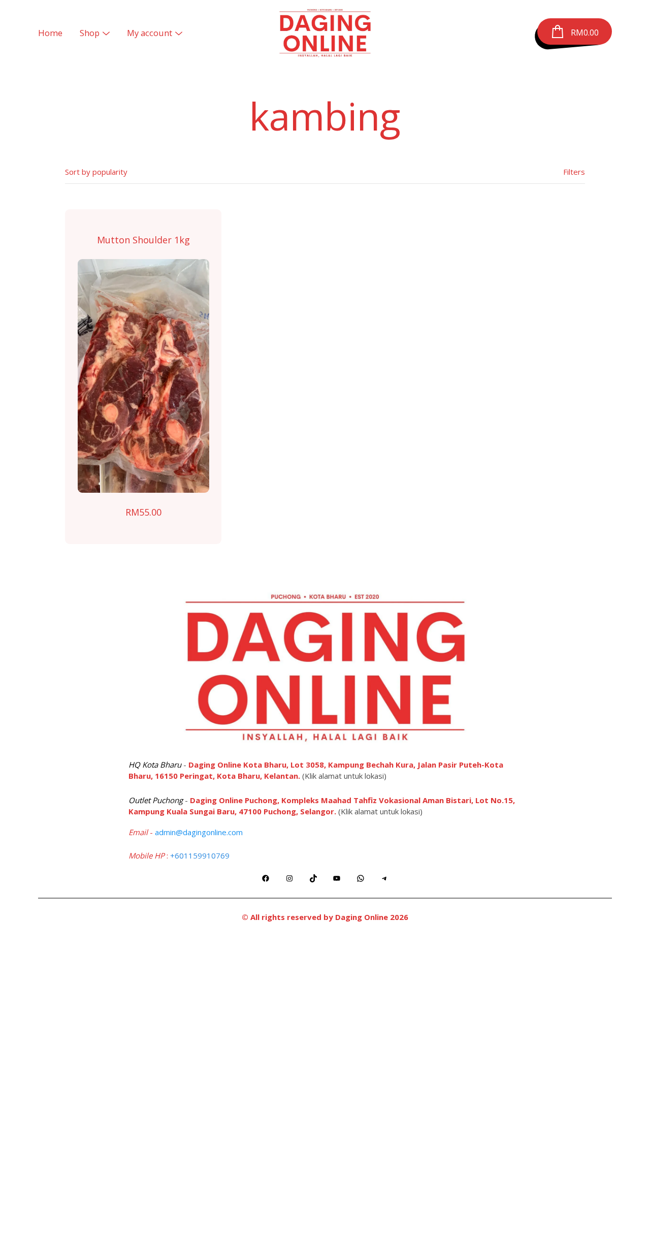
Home (50, 33)
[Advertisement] (325, 1083)
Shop (90, 33)
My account (149, 33)
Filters (574, 172)
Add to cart (143, 375)
